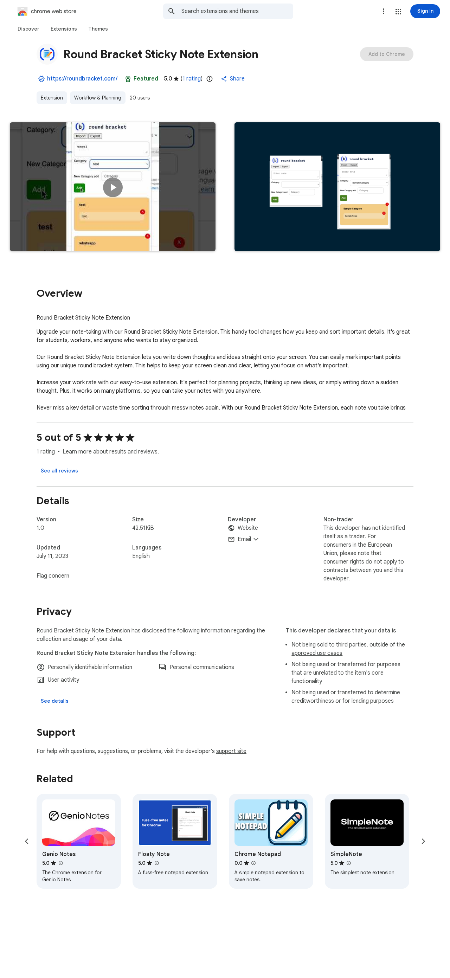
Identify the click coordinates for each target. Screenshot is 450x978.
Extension (52, 98)
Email (244, 539)
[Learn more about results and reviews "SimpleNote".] (348, 863)
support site (231, 751)
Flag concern (53, 575)
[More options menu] (384, 11)
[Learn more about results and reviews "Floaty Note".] (156, 863)
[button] (398, 12)
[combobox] (237, 11)
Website (248, 528)
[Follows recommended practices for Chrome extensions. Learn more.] (128, 78)
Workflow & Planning (97, 98)
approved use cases (316, 653)
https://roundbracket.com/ (82, 78)
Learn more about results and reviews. (111, 451)
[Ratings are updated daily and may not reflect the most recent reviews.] (209, 79)
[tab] (28, 28)
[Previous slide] (27, 841)
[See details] (55, 701)
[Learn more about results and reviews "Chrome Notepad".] (253, 863)
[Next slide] (423, 841)
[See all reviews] (59, 470)
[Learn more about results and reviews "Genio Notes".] (60, 863)
